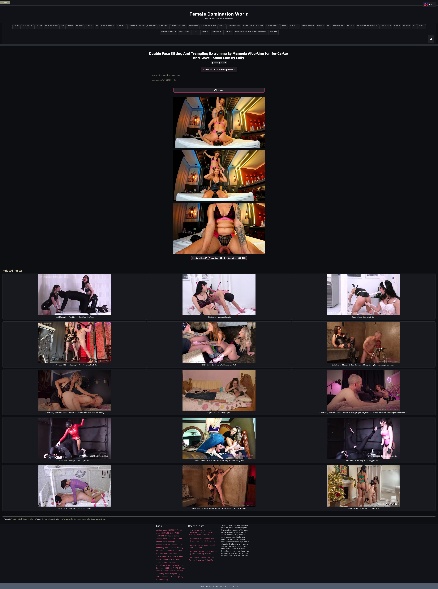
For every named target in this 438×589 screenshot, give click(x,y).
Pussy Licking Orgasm (98, 519)
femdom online (161, 530)
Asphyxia (39, 26)
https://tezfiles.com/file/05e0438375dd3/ (167, 75)
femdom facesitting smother (81, 519)
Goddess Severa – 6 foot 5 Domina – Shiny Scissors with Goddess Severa (202, 540)
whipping (180, 556)
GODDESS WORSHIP (172, 568)
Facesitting (160, 574)
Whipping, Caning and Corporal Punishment (251, 31)
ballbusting (160, 547)
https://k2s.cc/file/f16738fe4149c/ (164, 80)
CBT (174, 539)
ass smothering (162, 579)
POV (328, 26)
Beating (70, 26)
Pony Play (320, 26)
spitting (180, 576)
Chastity (165, 562)
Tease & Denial (184, 31)
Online (176, 536)
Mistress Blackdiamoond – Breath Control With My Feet (202, 546)
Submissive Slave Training (173, 571)
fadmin (223, 63)
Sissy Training (386, 26)
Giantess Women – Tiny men (253, 26)
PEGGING (159, 550)
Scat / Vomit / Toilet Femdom (367, 26)
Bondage (79, 26)
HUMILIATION (161, 536)
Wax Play (229, 31)
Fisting (221, 26)
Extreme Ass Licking (63, 519)
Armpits (16, 26)
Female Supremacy (172, 574)
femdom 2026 (165, 556)
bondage (171, 541)
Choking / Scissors (107, 26)
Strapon (172, 562)
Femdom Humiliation (179, 26)
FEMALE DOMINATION (170, 533)
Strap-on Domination (168, 31)
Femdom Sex (193, 26)
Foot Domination (234, 26)
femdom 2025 (161, 541)
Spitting (421, 26)
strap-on (166, 544)
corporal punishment (176, 565)
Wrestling (273, 31)
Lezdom (284, 26)
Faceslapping (163, 26)
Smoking (397, 26)
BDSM (62, 26)
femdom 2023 (161, 539)
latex (180, 550)
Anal (174, 556)
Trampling (205, 31)
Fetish (158, 576)
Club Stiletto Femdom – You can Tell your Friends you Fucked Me (201, 559)
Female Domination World (219, 14)
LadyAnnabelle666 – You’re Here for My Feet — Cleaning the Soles (203, 552)
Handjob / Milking (272, 26)
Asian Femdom (27, 26)
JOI (175, 576)
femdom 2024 (176, 544)
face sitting (178, 547)
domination (168, 553)
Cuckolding (121, 26)
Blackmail (89, 26)
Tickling (195, 31)
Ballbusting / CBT (51, 26)
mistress (159, 553)
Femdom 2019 (167, 576)
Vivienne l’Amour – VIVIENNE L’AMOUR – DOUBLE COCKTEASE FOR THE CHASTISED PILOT (201, 532)
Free (170, 539)
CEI (97, 26)
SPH (414, 26)
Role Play (350, 26)
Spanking (406, 26)
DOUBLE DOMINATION (165, 559)
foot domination (170, 550)
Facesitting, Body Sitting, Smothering (142, 26)
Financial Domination (208, 26)
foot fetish (169, 547)
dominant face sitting (49, 519)
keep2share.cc (161, 565)
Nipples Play (294, 26)
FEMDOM (172, 530)
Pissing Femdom (338, 26)
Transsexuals (217, 31)
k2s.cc (170, 536)
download (159, 568)
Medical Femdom (308, 26)
